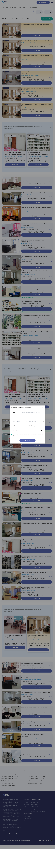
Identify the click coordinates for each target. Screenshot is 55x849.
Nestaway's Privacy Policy (36, 434)
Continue (27, 440)
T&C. (14, 435)
